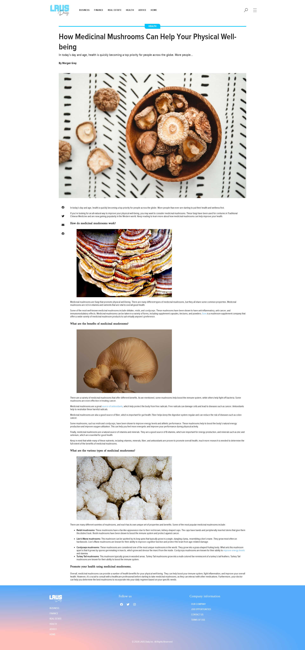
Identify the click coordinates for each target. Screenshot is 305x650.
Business (84, 10)
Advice (142, 10)
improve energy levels (234, 550)
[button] (63, 207)
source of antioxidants (112, 406)
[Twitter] (128, 604)
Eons (204, 313)
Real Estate (115, 10)
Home (154, 10)
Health (130, 10)
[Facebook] (121, 604)
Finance (98, 10)
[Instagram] (134, 604)
